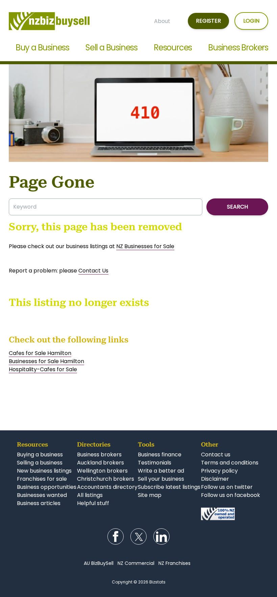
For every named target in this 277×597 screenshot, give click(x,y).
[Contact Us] (230, 513)
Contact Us (93, 270)
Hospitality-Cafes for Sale (43, 369)
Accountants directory (107, 487)
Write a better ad (161, 471)
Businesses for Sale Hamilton (46, 361)
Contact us (215, 454)
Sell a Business (111, 47)
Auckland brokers (100, 463)
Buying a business (40, 454)
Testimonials (154, 463)
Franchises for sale (42, 479)
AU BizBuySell (99, 563)
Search (237, 207)
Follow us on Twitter (138, 536)
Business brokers (99, 454)
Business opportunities (46, 487)
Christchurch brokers (105, 479)
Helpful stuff (93, 503)
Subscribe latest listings (169, 487)
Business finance (159, 454)
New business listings (44, 471)
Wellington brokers (102, 471)
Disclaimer (215, 479)
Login (251, 21)
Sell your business (161, 479)
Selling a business (39, 463)
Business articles (38, 503)
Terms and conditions (229, 463)
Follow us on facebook (230, 495)
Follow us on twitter (227, 487)
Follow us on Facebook (115, 536)
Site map (149, 495)
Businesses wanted (42, 495)
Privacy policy (219, 471)
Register (208, 21)
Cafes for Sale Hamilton (40, 353)
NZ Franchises (174, 563)
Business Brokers (238, 47)
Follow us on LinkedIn (161, 536)
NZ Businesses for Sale (145, 246)
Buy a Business (42, 47)
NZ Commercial (136, 563)
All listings (90, 495)
